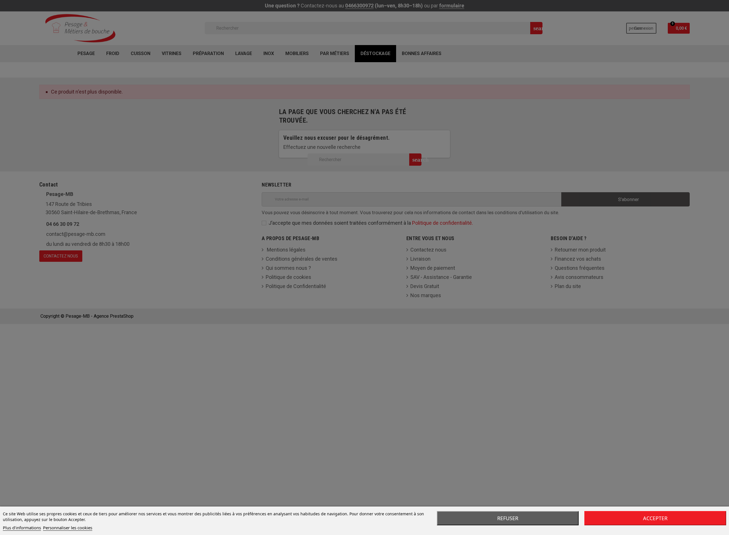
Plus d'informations (22, 527)
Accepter (655, 518)
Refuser (507, 518)
